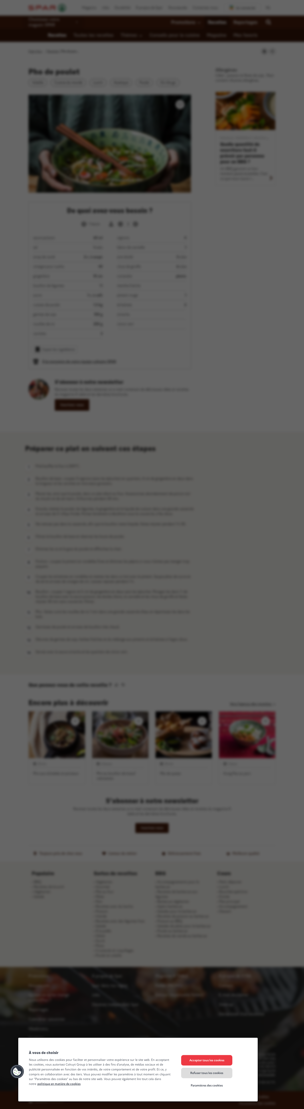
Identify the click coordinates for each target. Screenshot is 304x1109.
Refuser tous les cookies (206, 1073)
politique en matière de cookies (59, 1084)
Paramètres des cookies (207, 1085)
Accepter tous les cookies (206, 1060)
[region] (138, 1069)
